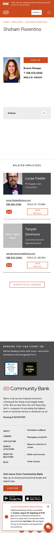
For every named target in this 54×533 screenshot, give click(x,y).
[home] (6, 12)
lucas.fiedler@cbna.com (18, 200)
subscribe (12, 488)
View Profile (37, 211)
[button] (13, 498)
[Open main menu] (49, 12)
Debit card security (36, 454)
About (6, 431)
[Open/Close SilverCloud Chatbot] (48, 527)
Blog (5, 462)
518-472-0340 (34, 72)
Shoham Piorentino (36, 22)
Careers (7, 436)
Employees (17, 22)
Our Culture (9, 441)
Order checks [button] (33, 461)
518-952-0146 (16, 204)
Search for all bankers (27, 285)
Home (6, 22)
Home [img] (26, 389)
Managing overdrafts (37, 437)
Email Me (36, 60)
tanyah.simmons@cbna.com (20, 253)
